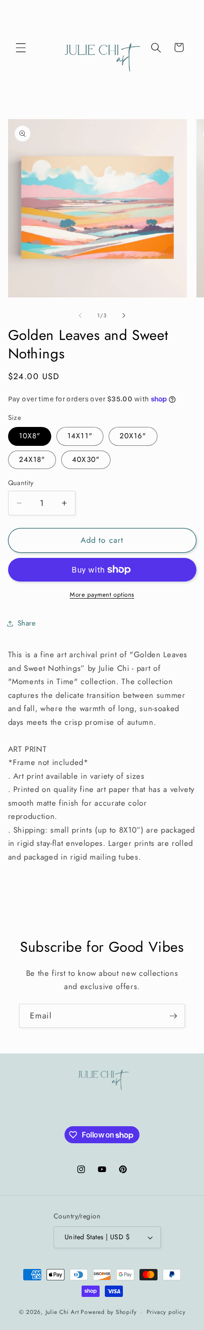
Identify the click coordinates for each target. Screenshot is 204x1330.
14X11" (80, 436)
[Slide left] (80, 315)
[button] (20, 47)
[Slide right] (123, 315)
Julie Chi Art (62, 1312)
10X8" (30, 436)
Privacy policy (166, 1312)
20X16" (133, 436)
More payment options (102, 594)
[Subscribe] (173, 1016)
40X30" (86, 459)
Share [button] (27, 623)
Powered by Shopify (108, 1312)
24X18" (32, 459)
